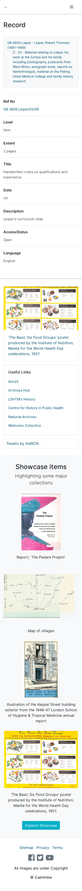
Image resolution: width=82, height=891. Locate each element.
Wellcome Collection (24, 425)
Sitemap (26, 847)
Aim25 (13, 381)
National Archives (22, 417)
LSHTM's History (21, 399)
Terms (57, 847)
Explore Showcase (41, 825)
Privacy (42, 847)
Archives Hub (19, 390)
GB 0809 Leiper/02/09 (21, 109)
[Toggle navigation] (71, 7)
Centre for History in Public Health (36, 408)
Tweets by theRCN (22, 443)
